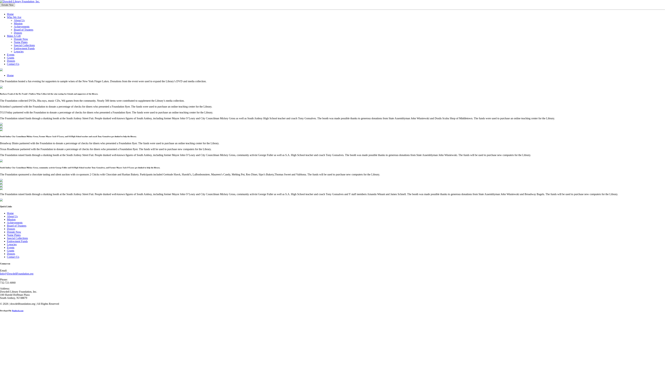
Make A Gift (14, 35)
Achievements (21, 26)
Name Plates (21, 42)
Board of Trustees (23, 29)
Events (10, 54)
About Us (19, 20)
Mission (18, 23)
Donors (18, 32)
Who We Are (14, 17)
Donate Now (21, 39)
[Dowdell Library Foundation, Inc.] (20, 1)
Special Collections (24, 45)
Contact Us (13, 64)
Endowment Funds (24, 48)
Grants (10, 57)
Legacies (19, 51)
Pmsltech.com (17, 311)
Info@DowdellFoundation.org (16, 273)
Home (10, 14)
